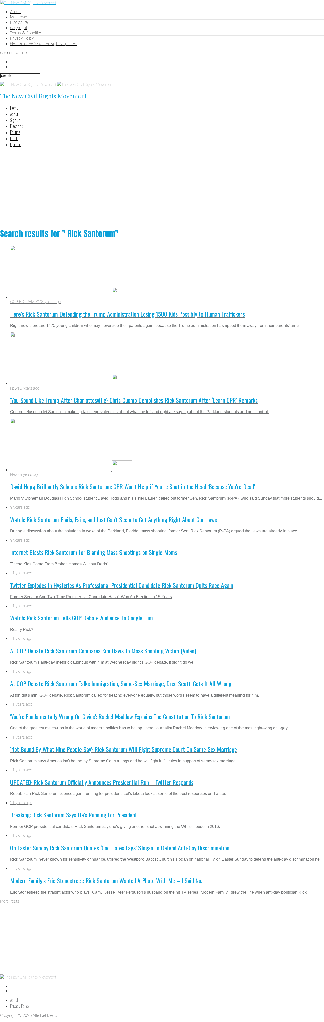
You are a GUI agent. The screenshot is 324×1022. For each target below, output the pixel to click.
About (15, 11)
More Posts (9, 901)
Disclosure (19, 22)
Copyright (18, 27)
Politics (15, 132)
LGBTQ (15, 138)
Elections (16, 126)
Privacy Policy (22, 38)
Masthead (18, 17)
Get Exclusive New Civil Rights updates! (43, 43)
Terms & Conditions (27, 33)
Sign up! (15, 120)
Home (14, 108)
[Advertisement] (162, 186)
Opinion (15, 144)
